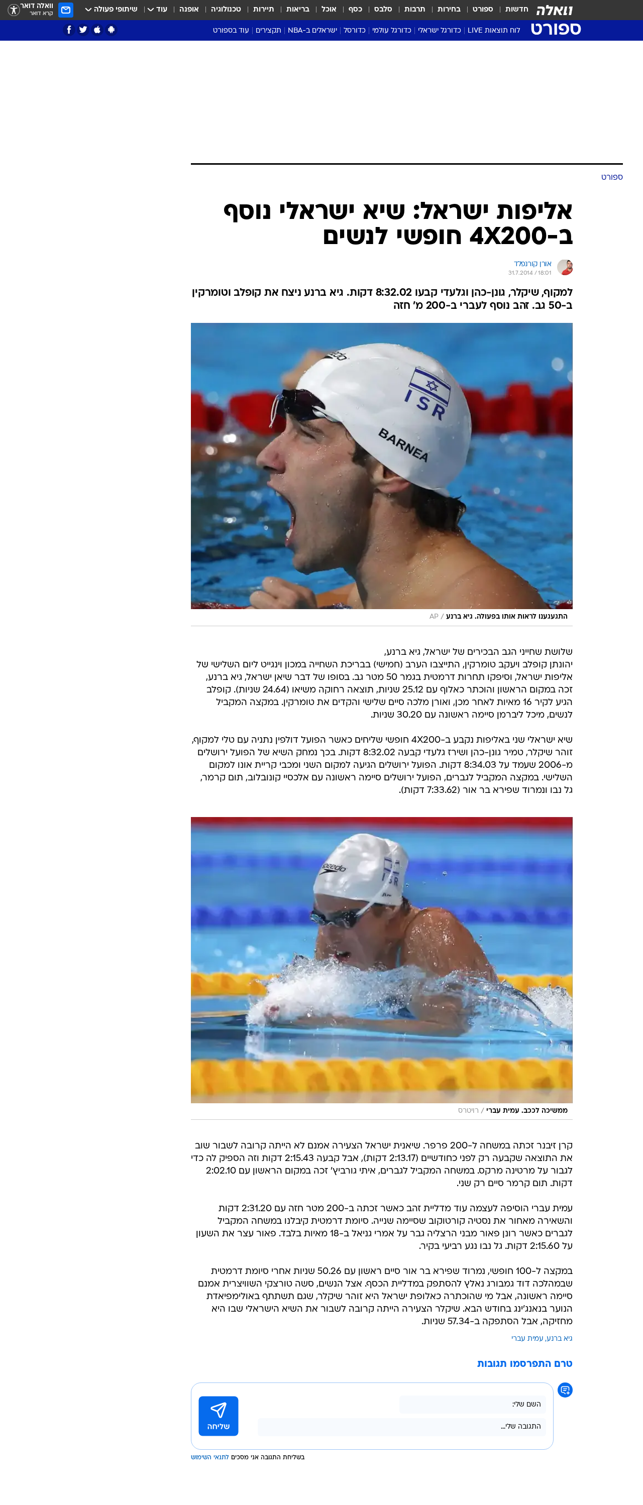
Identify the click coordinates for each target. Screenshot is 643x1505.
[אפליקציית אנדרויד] (111, 30)
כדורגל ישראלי (439, 31)
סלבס (383, 10)
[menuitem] (510, 10)
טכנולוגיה (226, 10)
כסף (355, 10)
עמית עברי (527, 1339)
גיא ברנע (560, 1339)
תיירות (263, 10)
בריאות (297, 10)
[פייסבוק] (69, 30)
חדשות (516, 10)
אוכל (329, 10)
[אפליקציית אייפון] (97, 30)
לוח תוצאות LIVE (494, 31)
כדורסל (355, 31)
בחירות (449, 10)
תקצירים (268, 31)
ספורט (483, 10)
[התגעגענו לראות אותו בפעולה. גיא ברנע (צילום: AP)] (382, 474)
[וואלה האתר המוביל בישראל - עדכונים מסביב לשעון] (555, 10)
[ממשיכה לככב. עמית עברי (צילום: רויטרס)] (382, 968)
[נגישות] (14, 10)
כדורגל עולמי (391, 31)
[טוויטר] (83, 30)
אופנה (189, 10)
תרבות (414, 10)
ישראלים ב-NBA (312, 31)
